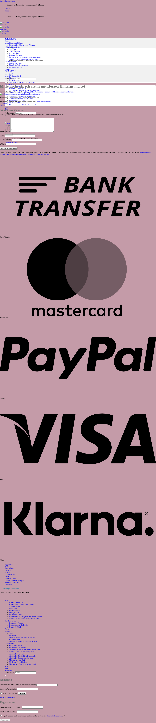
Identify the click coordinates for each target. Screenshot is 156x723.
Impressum (8, 564)
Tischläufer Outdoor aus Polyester (21, 658)
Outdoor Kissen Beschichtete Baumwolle (23, 59)
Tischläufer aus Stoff (16, 654)
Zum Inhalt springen (7, 1)
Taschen (8, 629)
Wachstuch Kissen (15, 615)
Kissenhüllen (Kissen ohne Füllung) (22, 45)
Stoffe (11, 74)
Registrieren (5, 720)
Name (2, 135)
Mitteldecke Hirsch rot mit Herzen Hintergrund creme (54, 92)
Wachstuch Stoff (15, 76)
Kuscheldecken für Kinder (18, 66)
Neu (6, 666)
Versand (7, 572)
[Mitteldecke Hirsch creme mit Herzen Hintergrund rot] (20, 94)
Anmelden (22, 693)
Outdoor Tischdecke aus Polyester (21, 652)
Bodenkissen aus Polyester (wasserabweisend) (25, 57)
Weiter (3, 106)
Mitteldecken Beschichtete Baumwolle (22, 105)
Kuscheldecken (10, 621)
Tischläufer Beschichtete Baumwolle (22, 97)
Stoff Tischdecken (15, 646)
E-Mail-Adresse (5, 140)
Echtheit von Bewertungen (14, 580)
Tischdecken (9, 644)
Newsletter (8, 585)
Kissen (7, 41)
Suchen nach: (9, 113)
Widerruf (8, 570)
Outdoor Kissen (15, 606)
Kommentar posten (44, 102)
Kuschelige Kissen (16, 623)
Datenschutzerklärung (54, 716)
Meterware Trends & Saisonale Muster (22, 82)
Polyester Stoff (14, 80)
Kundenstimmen (10, 578)
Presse (7, 576)
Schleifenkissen (14, 611)
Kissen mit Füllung (16, 43)
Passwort (8, 689)
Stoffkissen (13, 608)
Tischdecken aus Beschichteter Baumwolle (24, 90)
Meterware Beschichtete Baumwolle (22, 637)
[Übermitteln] (5, 115)
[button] (8, 43)
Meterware (8, 72)
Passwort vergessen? (7, 697)
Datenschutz (9, 568)
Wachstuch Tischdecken (17, 648)
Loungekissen (14, 613)
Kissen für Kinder (15, 68)
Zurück (4, 104)
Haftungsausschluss (12, 583)
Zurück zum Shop (11, 143)
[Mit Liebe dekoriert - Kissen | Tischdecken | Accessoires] (6, 29)
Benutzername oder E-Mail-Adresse (18, 685)
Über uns (8, 9)
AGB (7, 566)
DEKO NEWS (10, 39)
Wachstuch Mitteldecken (18, 662)
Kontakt (7, 11)
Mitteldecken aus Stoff (17, 660)
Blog (6, 109)
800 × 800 (29, 92)
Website (3, 144)
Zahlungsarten (10, 574)
